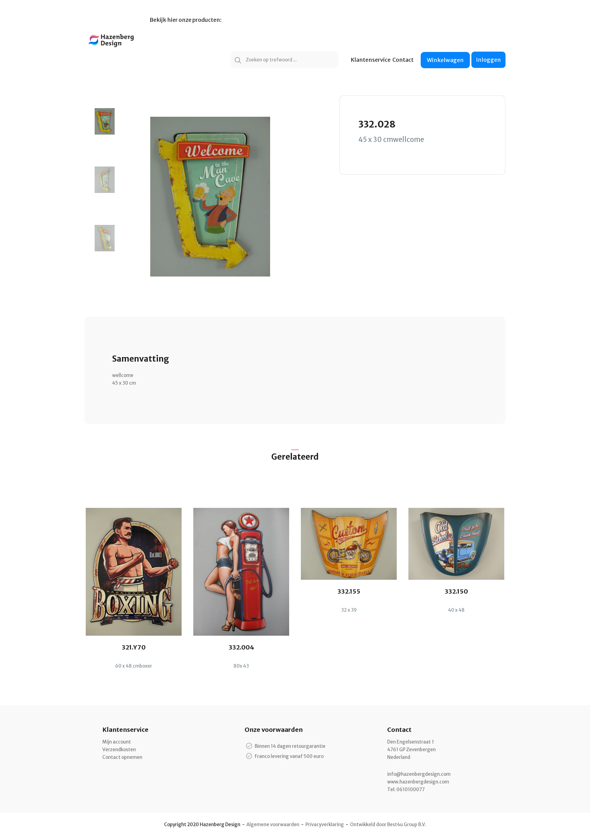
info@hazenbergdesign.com (418, 774)
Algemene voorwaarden (272, 824)
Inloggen (488, 59)
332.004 (241, 647)
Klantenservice (371, 59)
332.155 (348, 591)
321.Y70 (134, 647)
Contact (403, 59)
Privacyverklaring (324, 824)
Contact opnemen (122, 757)
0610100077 (410, 789)
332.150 (456, 591)
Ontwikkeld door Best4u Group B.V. (388, 824)
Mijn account (116, 742)
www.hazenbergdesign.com (418, 782)
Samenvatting (140, 359)
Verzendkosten (119, 749)
